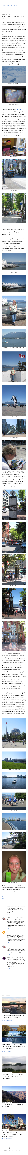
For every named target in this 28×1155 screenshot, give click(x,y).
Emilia (8, 917)
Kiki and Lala (10, 957)
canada (7, 898)
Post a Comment (9, 1020)
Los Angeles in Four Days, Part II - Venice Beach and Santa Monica (12, 1134)
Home (4, 8)
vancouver (11, 898)
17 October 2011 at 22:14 (16, 945)
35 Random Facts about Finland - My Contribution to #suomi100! (13, 1047)
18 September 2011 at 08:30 (17, 917)
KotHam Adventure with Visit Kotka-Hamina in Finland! (12, 1076)
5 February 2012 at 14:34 (19, 957)
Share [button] (3, 896)
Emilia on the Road (9, 5)
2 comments (8, 1051)
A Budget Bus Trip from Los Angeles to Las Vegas (13, 1017)
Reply (8, 914)
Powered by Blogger (15, 1147)
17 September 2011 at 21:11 (19, 906)
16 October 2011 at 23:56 (12, 933)
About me (10, 8)
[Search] (25, 2)
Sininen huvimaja (11, 931)
